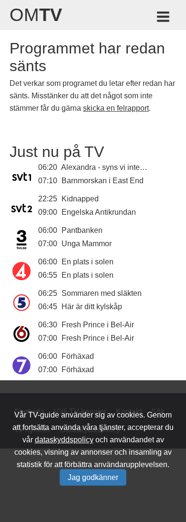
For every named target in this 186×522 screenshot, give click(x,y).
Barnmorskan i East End (103, 181)
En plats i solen (88, 262)
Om (36, 15)
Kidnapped (80, 199)
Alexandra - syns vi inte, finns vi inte (121, 167)
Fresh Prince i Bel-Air (98, 325)
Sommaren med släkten (102, 293)
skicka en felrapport (116, 108)
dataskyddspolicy (64, 440)
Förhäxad (78, 356)
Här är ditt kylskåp (92, 307)
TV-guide (43, 415)
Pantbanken (82, 230)
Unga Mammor (87, 244)
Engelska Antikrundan (99, 212)
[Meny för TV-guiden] (164, 18)
